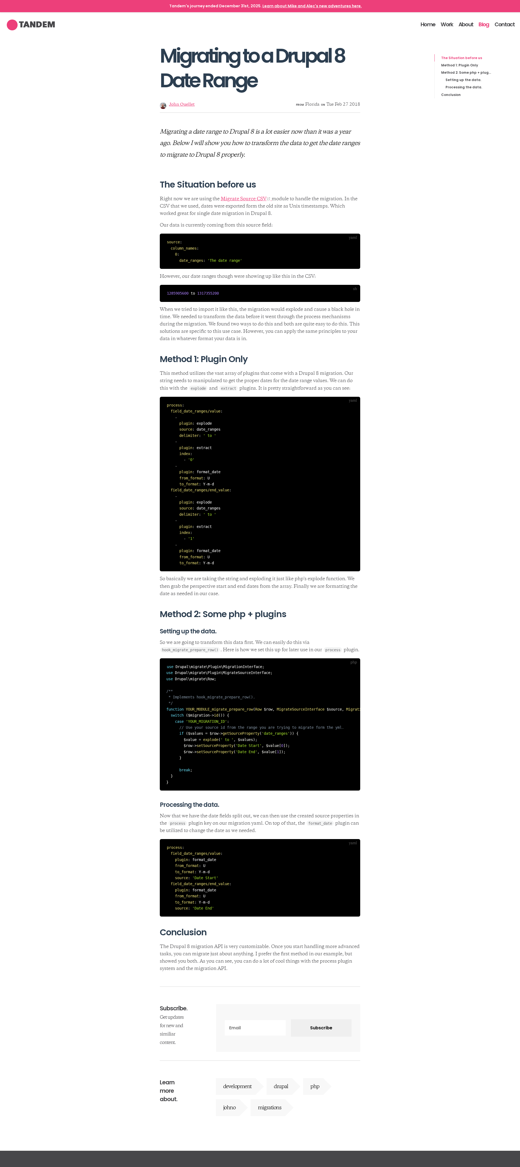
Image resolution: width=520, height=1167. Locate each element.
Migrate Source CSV (246, 199)
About (466, 24)
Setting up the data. (463, 80)
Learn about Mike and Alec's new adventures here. (312, 6)
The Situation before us (461, 58)
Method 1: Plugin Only (459, 65)
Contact (505, 24)
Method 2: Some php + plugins (466, 72)
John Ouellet (182, 105)
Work (447, 24)
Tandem (37, 24)
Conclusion (451, 94)
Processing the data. (464, 87)
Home (428, 24)
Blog (484, 24)
